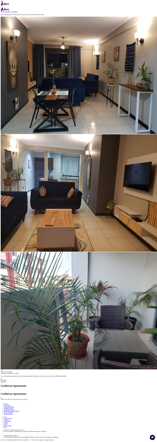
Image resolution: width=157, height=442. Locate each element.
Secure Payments (8, 412)
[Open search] (2, 7)
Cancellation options (9, 409)
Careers (6, 422)
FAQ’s (5, 424)
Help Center (7, 405)
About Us (6, 420)
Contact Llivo (7, 421)
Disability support (8, 408)
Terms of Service (8, 414)
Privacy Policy (7, 425)
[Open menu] (2, 1)
